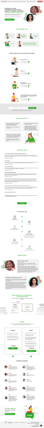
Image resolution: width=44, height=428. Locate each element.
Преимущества (15, 1)
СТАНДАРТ (13, 330)
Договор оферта (37, 424)
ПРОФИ (31, 330)
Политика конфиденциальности (35, 422)
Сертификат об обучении (32, 1)
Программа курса (20, 1)
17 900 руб (13, 346)
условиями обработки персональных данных (23, 110)
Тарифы (28, 1)
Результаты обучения (10, 1)
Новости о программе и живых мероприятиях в (35, 426)
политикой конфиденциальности (15, 110)
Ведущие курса (24, 1)
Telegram (38, 426)
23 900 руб (31, 348)
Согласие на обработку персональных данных (33, 423)
